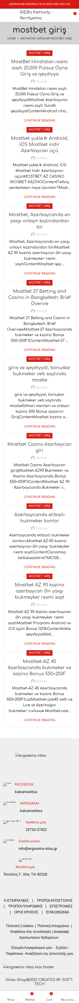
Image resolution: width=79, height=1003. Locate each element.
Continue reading (39, 120)
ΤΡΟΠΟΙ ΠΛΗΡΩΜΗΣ (25, 906)
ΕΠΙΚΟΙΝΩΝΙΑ (57, 912)
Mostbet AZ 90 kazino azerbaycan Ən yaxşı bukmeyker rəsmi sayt (39, 591)
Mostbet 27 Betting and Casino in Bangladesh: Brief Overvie (39, 297)
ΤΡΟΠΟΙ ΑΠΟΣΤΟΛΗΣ (55, 900)
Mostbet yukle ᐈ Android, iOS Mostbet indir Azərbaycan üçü (39, 144)
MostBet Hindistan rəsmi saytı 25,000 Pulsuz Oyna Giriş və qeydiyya (39, 68)
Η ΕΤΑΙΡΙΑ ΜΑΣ (17, 900)
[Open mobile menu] (5, 15)
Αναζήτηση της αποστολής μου (49, 953)
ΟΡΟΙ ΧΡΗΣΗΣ (26, 912)
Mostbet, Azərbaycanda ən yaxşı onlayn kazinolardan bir (39, 221)
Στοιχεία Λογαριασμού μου (31, 948)
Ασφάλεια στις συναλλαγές (30, 931)
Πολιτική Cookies (19, 926)
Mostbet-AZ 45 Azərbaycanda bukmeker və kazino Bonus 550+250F (39, 667)
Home (11, 38)
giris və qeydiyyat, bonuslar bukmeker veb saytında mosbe (39, 374)
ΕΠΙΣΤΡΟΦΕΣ (61, 906)
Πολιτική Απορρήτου (53, 926)
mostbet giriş (39, 53)
